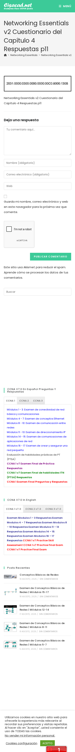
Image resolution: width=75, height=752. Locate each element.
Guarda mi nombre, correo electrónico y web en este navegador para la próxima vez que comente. (36, 207)
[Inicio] (5, 55)
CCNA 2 (24, 400)
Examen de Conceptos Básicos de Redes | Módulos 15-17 (42, 590)
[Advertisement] (37, 341)
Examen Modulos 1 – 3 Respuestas (29, 518)
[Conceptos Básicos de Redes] (10, 577)
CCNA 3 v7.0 (53, 509)
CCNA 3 (38, 400)
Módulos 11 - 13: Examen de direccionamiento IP (36, 432)
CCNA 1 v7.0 (13, 509)
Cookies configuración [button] (21, 743)
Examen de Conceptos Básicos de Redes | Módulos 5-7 (42, 642)
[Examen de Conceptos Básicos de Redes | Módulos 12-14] (10, 609)
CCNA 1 (10, 400)
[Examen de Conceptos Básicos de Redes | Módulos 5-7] (10, 644)
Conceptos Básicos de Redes (39, 575)
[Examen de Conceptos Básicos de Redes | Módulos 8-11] (10, 627)
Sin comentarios (49, 579)
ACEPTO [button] (47, 743)
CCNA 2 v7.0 (33, 509)
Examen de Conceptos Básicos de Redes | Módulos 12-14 (42, 608)
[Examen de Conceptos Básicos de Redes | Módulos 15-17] (10, 592)
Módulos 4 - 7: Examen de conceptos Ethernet (35, 418)
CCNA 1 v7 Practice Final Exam (43, 545)
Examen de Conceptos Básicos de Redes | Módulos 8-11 (42, 625)
